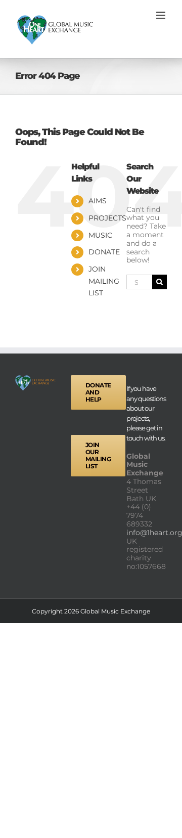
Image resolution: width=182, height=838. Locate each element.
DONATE (104, 251)
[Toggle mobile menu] (161, 15)
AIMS (97, 200)
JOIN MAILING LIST (103, 281)
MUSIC (100, 235)
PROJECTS (107, 218)
